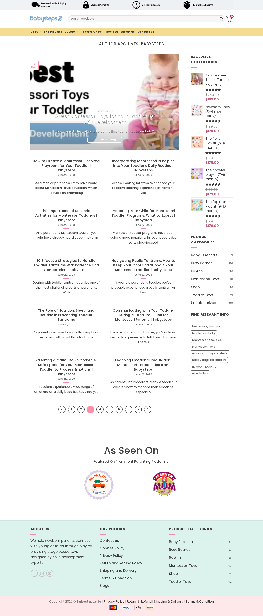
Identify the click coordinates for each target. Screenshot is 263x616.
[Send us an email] (49, 573)
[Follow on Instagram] (42, 573)
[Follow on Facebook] (34, 573)
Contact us (145, 32)
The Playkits (53, 32)
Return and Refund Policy (121, 563)
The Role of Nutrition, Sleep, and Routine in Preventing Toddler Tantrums (66, 315)
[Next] (147, 409)
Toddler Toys (202, 294)
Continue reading (105, 139)
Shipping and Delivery (118, 570)
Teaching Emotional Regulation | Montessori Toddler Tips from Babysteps (143, 365)
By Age (70, 32)
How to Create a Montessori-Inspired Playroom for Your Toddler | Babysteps (66, 166)
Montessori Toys (205, 278)
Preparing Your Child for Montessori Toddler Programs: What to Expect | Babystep (143, 215)
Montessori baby (204, 333)
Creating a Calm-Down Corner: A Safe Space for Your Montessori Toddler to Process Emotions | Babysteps (66, 367)
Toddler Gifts (90, 32)
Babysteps (152, 44)
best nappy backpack (207, 327)
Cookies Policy (112, 548)
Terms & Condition (116, 578)
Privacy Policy (111, 555)
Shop (195, 287)
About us (128, 32)
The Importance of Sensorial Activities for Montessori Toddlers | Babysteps (66, 215)
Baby (34, 32)
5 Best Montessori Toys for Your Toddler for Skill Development (105, 119)
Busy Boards (201, 263)
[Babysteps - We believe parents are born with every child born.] (46, 19)
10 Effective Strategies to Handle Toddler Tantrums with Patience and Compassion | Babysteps (66, 265)
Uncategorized (203, 303)
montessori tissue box (207, 340)
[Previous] (61, 409)
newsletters (200, 373)
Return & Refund (139, 601)
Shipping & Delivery (168, 601)
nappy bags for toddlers (209, 360)
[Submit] (221, 18)
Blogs (104, 585)
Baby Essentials (204, 255)
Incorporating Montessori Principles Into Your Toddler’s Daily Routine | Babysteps (143, 166)
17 (138, 409)
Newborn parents (204, 367)
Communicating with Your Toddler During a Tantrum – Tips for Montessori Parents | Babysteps (143, 315)
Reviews (112, 32)
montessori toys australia (210, 353)
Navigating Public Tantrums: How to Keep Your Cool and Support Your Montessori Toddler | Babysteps (143, 265)
